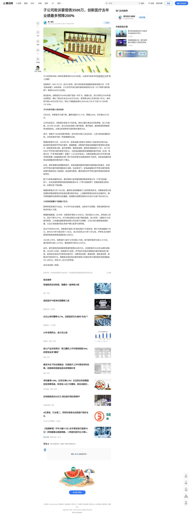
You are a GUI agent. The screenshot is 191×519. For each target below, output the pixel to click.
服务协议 (61, 504)
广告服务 (79, 504)
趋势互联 (46, 309)
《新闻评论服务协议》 (70, 444)
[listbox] (77, 358)
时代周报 (46, 389)
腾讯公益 (91, 504)
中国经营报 (46, 405)
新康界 (45, 341)
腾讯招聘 (85, 504)
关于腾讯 (46, 504)
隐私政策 (67, 504)
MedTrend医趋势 (48, 421)
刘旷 (44, 293)
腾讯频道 (104, 504)
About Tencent (54, 504)
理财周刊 (46, 325)
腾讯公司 (74, 512)
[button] (142, 17)
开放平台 (73, 504)
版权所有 (79, 512)
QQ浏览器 (98, 504)
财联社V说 (53, 437)
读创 (44, 357)
